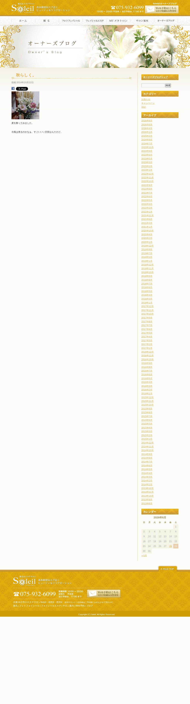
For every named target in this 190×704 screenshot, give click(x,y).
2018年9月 (146, 276)
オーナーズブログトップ (155, 77)
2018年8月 (146, 280)
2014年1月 (146, 484)
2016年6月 (146, 374)
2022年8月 (146, 189)
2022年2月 (146, 208)
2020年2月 (146, 238)
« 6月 (144, 555)
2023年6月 (146, 155)
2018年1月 (146, 302)
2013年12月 (147, 488)
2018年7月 (146, 283)
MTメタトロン (118, 20)
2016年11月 (147, 355)
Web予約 (80, 605)
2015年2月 (146, 435)
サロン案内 (142, 20)
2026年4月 (146, 128)
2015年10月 (147, 405)
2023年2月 (146, 166)
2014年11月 (147, 446)
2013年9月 (146, 499)
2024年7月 (146, 143)
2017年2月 (146, 344)
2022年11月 (147, 177)
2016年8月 (146, 367)
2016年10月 (147, 359)
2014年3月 (146, 477)
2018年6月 (146, 287)
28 (170, 546)
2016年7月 (146, 371)
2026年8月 (146, 120)
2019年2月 (146, 257)
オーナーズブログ (166, 20)
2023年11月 (147, 147)
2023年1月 (146, 170)
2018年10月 (147, 272)
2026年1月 (146, 132)
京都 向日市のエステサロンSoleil (29, 602)
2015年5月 (146, 424)
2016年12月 (147, 352)
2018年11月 (147, 268)
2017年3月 (146, 340)
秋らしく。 (26, 75)
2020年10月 (147, 230)
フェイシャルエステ (95, 20)
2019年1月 (146, 261)
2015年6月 (146, 420)
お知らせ (145, 99)
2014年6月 (146, 465)
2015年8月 (146, 412)
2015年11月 (147, 401)
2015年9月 (146, 408)
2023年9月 (146, 151)
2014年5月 (146, 469)
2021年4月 (146, 223)
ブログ (89, 605)
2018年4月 (146, 295)
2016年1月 (146, 393)
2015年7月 (146, 416)
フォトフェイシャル (71, 20)
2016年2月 (146, 390)
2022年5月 (146, 200)
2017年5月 (146, 333)
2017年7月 (146, 325)
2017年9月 (146, 317)
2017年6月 (146, 329)
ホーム (23, 20)
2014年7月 (146, 461)
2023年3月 (146, 162)
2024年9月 (146, 139)
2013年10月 (147, 496)
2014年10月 (147, 450)
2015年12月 (147, 397)
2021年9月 (146, 219)
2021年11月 (147, 215)
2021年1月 (146, 227)
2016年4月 (146, 382)
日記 (143, 107)
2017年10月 (147, 314)
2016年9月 (146, 363)
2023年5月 (146, 158)
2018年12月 (147, 264)
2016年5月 (146, 378)
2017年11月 (147, 310)
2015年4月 (146, 427)
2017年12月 (147, 306)
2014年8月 (146, 458)
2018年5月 (146, 291)
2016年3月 (146, 386)
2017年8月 (146, 321)
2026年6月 (146, 124)
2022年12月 (147, 174)
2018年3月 (146, 299)
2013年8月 (146, 503)
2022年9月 (146, 185)
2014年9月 (146, 454)
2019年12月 (147, 246)
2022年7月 (146, 193)
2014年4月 (146, 473)
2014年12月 (147, 442)
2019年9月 (146, 249)
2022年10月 (147, 181)
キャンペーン (148, 103)
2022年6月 (146, 196)
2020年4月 (146, 234)
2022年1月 (146, 212)
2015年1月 (146, 439)
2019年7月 (146, 253)
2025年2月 (146, 136)
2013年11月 (147, 492)
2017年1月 (146, 348)
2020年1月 (146, 242)
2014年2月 (146, 480)
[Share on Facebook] (13, 89)
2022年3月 (146, 204)
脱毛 (47, 20)
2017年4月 (146, 336)
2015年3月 (146, 431)
